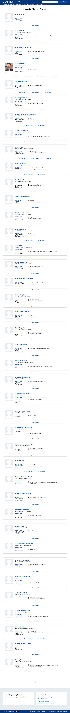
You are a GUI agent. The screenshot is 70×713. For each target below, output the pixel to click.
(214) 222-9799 (18, 118)
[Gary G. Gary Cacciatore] (9, 216)
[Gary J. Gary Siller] (9, 331)
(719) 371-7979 (18, 364)
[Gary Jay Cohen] (9, 150)
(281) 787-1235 (18, 217)
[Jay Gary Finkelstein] (9, 84)
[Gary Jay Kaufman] (9, 630)
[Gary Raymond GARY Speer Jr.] (9, 547)
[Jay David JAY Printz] (9, 364)
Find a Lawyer (6, 4)
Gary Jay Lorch (19, 660)
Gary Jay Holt (19, 245)
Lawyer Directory (8, 5)
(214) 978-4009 (18, 101)
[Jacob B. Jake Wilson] (9, 347)
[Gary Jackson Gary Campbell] (9, 282)
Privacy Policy (56, 711)
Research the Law (19, 4)
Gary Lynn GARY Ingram (22, 576)
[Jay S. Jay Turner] (9, 529)
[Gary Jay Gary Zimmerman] (9, 50)
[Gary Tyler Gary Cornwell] (9, 496)
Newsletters (38, 4)
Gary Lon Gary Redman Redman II (25, 114)
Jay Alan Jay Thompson (22, 509)
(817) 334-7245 (18, 580)
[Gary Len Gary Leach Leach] (9, 480)
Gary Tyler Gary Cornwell (23, 493)
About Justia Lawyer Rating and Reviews (45, 703)
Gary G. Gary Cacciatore (22, 213)
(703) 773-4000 (18, 85)
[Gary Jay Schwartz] (9, 232)
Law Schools (26, 4)
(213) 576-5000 (18, 664)
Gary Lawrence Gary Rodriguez (24, 444)
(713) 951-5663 (18, 332)
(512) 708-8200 (18, 513)
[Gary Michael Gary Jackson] (9, 431)
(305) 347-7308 (18, 464)
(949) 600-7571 (18, 67)
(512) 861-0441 (18, 397)
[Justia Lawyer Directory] (8, 2)
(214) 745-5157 (18, 315)
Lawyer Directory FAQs (42, 698)
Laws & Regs (32, 4)
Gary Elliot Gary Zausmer (23, 377)
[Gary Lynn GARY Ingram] (9, 580)
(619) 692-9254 (18, 249)
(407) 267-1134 (18, 233)
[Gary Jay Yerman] (9, 17)
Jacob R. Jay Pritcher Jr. (22, 311)
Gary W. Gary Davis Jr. (21, 295)
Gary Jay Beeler (19, 63)
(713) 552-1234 (18, 51)
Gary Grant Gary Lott (21, 262)
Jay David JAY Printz (21, 361)
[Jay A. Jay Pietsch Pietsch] (9, 414)
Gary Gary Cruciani (21, 98)
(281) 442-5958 (18, 134)
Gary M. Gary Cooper (21, 130)
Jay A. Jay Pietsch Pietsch (22, 411)
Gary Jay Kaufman (20, 627)
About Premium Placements (43, 701)
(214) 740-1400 (18, 200)
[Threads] (15, 711)
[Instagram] (13, 711)
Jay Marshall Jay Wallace (22, 196)
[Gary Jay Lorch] (9, 663)
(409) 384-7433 (18, 564)
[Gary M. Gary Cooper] (9, 134)
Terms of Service (51, 711)
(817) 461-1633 (18, 266)
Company (43, 711)
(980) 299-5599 (18, 348)
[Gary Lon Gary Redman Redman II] (9, 117)
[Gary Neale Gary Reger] (9, 397)
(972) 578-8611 (18, 530)
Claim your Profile (41, 700)
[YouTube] (10, 711)
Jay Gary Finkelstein (21, 81)
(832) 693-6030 (18, 614)
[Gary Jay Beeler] (9, 67)
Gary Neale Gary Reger (22, 393)
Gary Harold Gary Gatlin (22, 560)
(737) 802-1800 (18, 299)
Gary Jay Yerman (20, 14)
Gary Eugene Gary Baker (22, 610)
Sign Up (64, 1)
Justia (3, 5)
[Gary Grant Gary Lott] (9, 265)
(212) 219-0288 (18, 18)
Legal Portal (38, 711)
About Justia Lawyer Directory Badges (45, 697)
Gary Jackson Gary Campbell (24, 278)
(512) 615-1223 (18, 381)
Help (46, 711)
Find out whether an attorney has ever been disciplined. (16, 697)
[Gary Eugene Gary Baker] (9, 614)
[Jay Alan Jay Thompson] (9, 513)
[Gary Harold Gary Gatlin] (9, 563)
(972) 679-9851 (18, 481)
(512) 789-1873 (18, 547)
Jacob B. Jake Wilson (21, 344)
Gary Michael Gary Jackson (23, 427)
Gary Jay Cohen (19, 147)
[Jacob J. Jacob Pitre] (9, 167)
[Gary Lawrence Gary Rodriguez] (9, 447)
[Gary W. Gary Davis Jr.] (9, 298)
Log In (60, 1)
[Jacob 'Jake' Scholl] (9, 596)
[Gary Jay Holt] (9, 249)
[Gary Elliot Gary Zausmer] (9, 380)
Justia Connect (32, 711)
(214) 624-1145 (18, 184)
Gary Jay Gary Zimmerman (23, 47)
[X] (18, 711)
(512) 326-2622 (18, 448)
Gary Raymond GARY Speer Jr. (24, 544)
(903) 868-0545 (18, 282)
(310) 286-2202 (18, 631)
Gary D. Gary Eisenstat (22, 180)
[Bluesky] (16, 711)
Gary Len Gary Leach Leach (23, 477)
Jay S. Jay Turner (20, 526)
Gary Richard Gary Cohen (23, 643)
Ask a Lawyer (12, 4)
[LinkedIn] (9, 711)
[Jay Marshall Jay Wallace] (9, 199)
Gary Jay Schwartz (20, 229)
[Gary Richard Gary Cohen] (9, 647)
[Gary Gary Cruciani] (9, 101)
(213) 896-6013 (18, 151)
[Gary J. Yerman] (9, 34)
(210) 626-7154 (18, 167)
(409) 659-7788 (18, 497)
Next (35, 682)
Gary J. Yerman (19, 31)
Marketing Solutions (45, 4)
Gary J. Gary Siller (20, 328)
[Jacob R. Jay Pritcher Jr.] (9, 314)
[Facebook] (12, 711)
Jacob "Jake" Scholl (21, 593)
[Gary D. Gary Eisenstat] (9, 183)
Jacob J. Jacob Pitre (20, 163)
